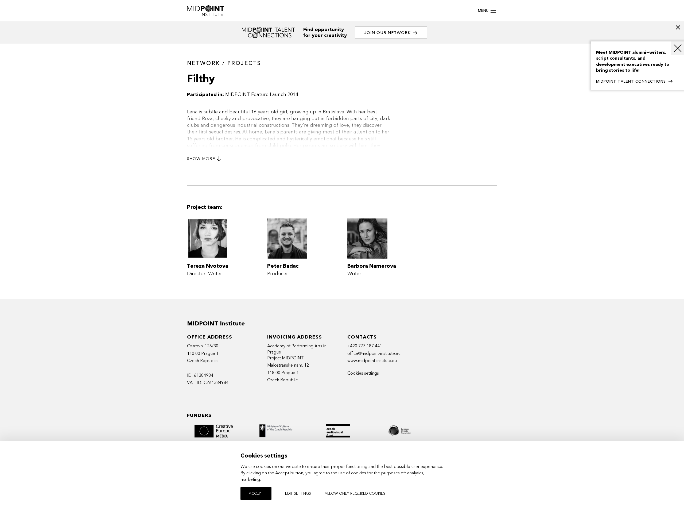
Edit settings (298, 493)
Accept (256, 493)
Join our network (387, 32)
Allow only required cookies (355, 493)
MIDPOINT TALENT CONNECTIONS (631, 81)
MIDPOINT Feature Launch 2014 (261, 94)
